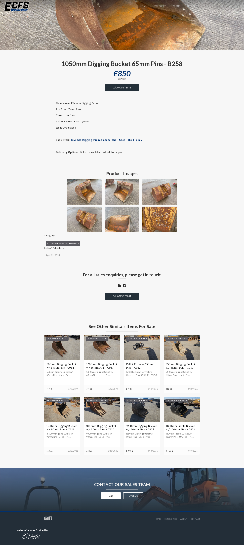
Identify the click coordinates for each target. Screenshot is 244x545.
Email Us (133, 495)
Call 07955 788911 (122, 87)
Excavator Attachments (63, 243)
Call (111, 495)
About (176, 6)
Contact (192, 6)
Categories (159, 6)
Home (143, 6)
